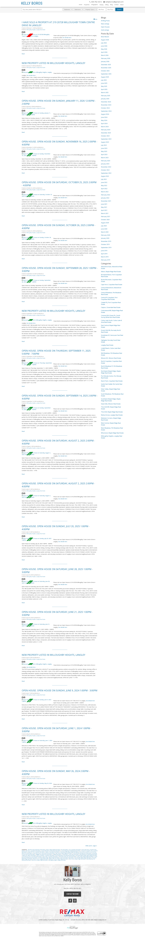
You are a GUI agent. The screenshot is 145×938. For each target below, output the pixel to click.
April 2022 (104, 189)
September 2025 (106, 74)
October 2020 (105, 220)
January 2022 (105, 198)
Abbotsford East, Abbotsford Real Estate (36, 849)
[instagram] (75, 901)
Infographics (94, 4)
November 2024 (106, 105)
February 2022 (105, 195)
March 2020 (104, 232)
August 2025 (105, 77)
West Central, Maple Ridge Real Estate (77, 859)
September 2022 (106, 173)
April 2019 (104, 254)
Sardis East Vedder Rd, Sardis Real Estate (68, 856)
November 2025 (106, 68)
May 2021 (104, 207)
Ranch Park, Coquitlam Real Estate (50, 856)
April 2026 (104, 52)
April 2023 (104, 154)
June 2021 (104, 204)
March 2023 (104, 158)
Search (119, 9)
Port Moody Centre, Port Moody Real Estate (32, 856)
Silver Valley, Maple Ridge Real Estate (85, 856)
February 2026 (105, 58)
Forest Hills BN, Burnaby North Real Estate (82, 853)
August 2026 (105, 40)
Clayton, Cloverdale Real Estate (52, 852)
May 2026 (104, 49)
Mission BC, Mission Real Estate (29, 855)
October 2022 (105, 170)
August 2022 (105, 176)
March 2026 (104, 55)
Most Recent (105, 37)
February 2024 (105, 130)
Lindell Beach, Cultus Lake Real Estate (70, 854)
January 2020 (105, 238)
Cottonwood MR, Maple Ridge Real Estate (69, 852)
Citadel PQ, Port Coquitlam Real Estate (36, 852)
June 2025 (104, 83)
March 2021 (104, 213)
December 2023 (106, 133)
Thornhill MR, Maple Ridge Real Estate (83, 857)
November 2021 (106, 201)
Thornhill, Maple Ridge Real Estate (112, 412)
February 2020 (105, 235)
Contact (116, 4)
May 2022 (104, 185)
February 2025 (105, 96)
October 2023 (105, 136)
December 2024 (106, 102)
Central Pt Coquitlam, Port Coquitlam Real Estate (109, 298)
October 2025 (105, 71)
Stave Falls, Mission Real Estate (67, 857)
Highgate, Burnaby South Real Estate (44, 854)
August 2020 (105, 223)
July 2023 (104, 145)
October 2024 (105, 108)
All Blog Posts (105, 21)
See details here (66, 37)
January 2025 (105, 99)
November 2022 (106, 167)
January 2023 (105, 164)
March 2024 (104, 127)
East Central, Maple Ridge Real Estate (64, 853)
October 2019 (105, 244)
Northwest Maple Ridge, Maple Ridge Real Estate (86, 855)
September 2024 (106, 111)
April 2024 (104, 123)
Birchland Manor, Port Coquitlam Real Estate (71, 849)
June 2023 (104, 148)
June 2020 (104, 229)
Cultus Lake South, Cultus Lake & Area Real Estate (44, 853)
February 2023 (105, 161)
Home (80, 4)
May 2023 (104, 151)
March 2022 (104, 192)
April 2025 (104, 89)
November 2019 (106, 241)
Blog (111, 4)
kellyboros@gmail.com (100, 920)
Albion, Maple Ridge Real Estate (53, 849)
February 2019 (105, 260)
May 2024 (104, 120)
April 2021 (104, 210)
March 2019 (104, 257)
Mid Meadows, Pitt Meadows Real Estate (88, 854)
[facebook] (70, 901)
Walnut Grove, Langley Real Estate (40, 859)
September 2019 (106, 247)
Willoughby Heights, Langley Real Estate (36, 29)
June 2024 (104, 117)
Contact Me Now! (72, 894)
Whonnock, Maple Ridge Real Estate (40, 860)
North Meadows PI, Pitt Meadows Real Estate (65, 855)
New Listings (105, 24)
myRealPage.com (72, 928)
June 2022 (104, 182)
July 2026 (104, 43)
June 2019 (104, 251)
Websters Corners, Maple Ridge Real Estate (58, 859)
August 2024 (105, 114)
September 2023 (106, 139)
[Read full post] (37, 35)
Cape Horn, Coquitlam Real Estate (33, 850)
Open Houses (105, 27)
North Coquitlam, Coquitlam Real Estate (46, 855)
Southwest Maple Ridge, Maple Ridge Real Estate (49, 857)
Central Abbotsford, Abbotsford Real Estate (51, 850)
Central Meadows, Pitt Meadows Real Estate (70, 850)
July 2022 (104, 179)
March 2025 (104, 92)
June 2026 (104, 46)
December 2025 (106, 65)
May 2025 (104, 86)
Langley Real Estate (57, 854)
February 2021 (105, 216)
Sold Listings (105, 30)
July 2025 (104, 80)
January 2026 (105, 61)
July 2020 (104, 226)
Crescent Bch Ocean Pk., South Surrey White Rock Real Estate (110, 316)
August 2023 (105, 142)
